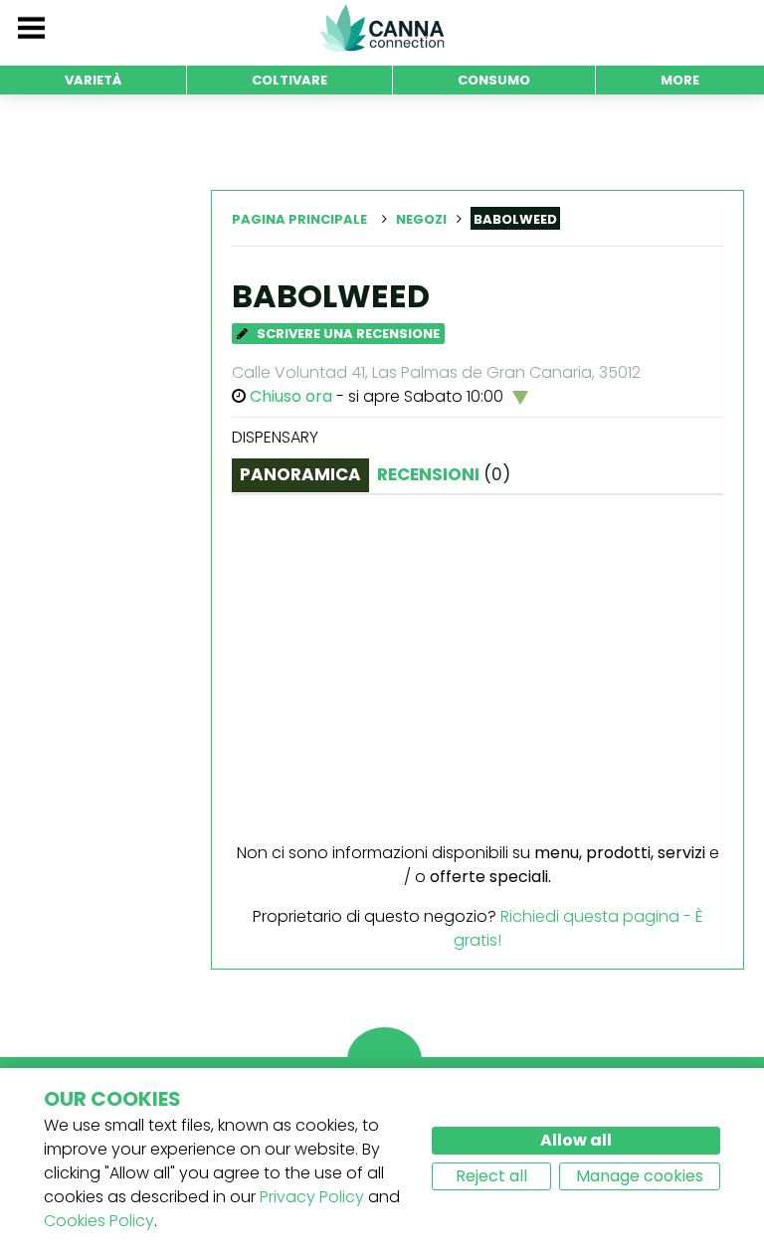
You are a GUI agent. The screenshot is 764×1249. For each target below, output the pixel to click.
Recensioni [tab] (443, 474)
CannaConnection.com (382, 28)
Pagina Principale (299, 219)
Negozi (421, 219)
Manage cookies (639, 1175)
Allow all (576, 1140)
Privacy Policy (312, 1196)
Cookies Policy (99, 1220)
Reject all (491, 1175)
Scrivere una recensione (347, 333)
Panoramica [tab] (300, 474)
